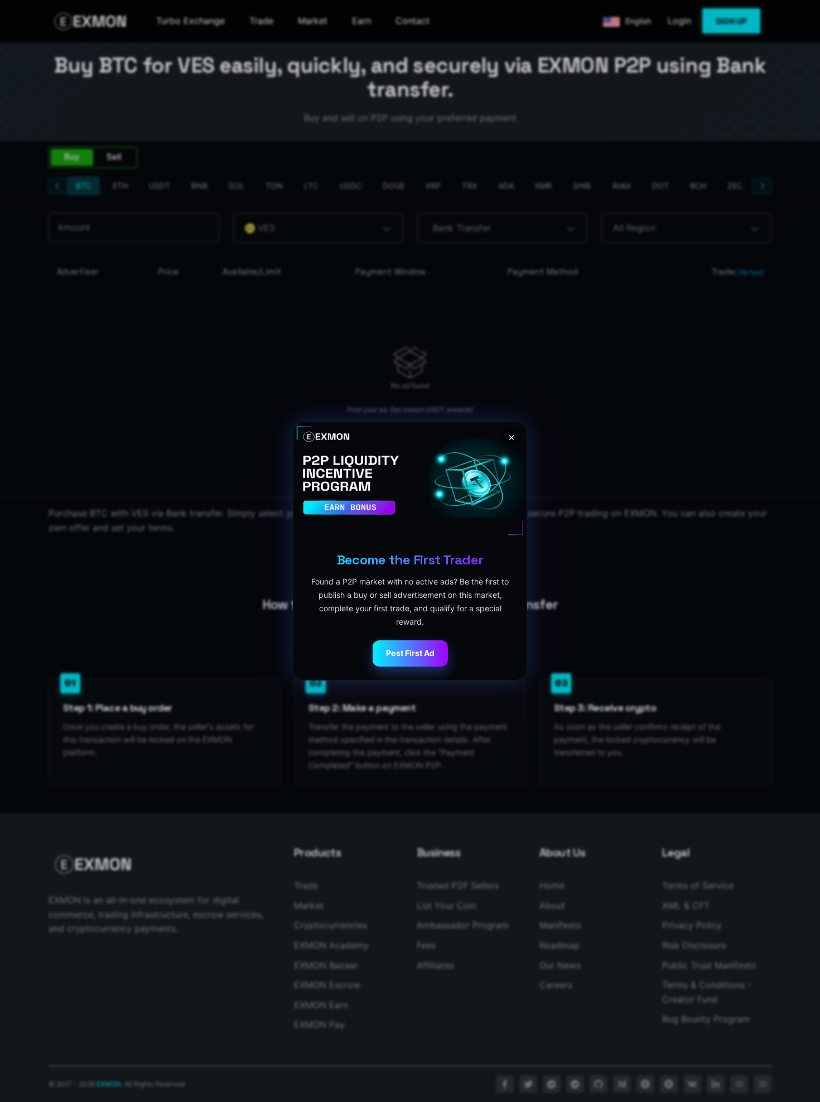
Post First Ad (410, 653)
